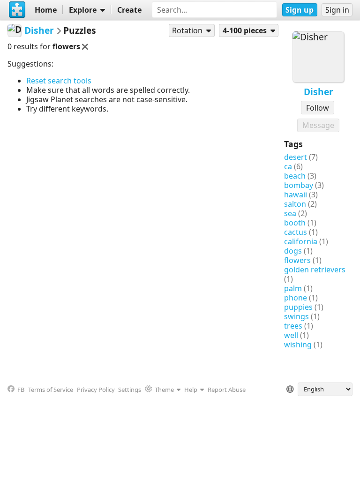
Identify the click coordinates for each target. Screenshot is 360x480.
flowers (297, 260)
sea (290, 213)
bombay (298, 185)
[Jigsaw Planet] (17, 10)
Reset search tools (58, 80)
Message (318, 125)
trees (293, 326)
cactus (295, 232)
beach (295, 176)
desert (295, 157)
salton (295, 204)
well (291, 335)
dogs (293, 251)
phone (295, 297)
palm (293, 288)
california (300, 241)
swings (296, 316)
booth (295, 223)
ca (288, 166)
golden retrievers (314, 269)
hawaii (295, 194)
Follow (317, 108)
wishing (298, 344)
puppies (298, 307)
